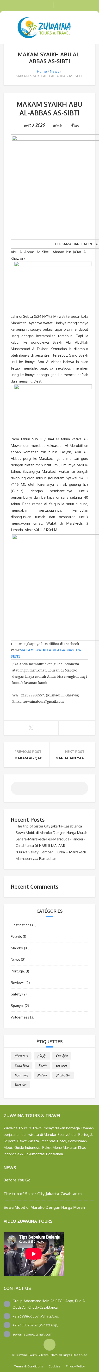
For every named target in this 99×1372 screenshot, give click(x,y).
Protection (63, 1075)
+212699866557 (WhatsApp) (35, 1316)
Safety (16, 994)
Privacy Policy (75, 1366)
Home (42, 71)
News (54, 71)
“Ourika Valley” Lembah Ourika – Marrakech (51, 852)
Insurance (21, 1075)
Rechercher (80, 790)
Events (16, 936)
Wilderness (20, 1017)
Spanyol (17, 1005)
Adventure (21, 1056)
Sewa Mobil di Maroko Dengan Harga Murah (51, 832)
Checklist (62, 1056)
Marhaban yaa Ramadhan (36, 858)
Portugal (18, 971)
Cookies (54, 1366)
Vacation (20, 1084)
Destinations (21, 925)
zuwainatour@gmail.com (32, 1334)
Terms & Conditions (28, 1366)
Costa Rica (21, 1065)
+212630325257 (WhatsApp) (35, 1325)
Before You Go (17, 1180)
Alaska (41, 1056)
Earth (42, 1065)
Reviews (18, 982)
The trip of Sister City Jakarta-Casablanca (49, 826)
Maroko (17, 948)
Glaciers (61, 1065)
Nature (42, 1075)
